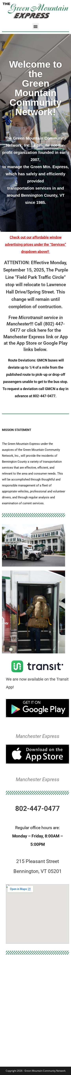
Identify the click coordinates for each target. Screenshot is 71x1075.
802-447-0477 (37, 809)
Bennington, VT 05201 (37, 871)
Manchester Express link (28, 336)
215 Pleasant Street (37, 861)
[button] (35, 26)
